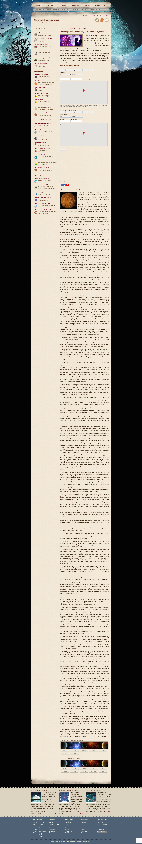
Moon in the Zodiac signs (41, 136)
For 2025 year (68, 833)
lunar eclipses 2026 (95, 9)
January (67, 829)
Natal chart (52, 821)
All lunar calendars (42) (41, 63)
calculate (63, 149)
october (50, 38)
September (68, 822)
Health (34, 824)
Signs (105, 5)
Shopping (41, 833)
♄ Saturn (93, 750)
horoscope (54, 9)
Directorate (52, 831)
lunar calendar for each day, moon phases (45, 22)
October (67, 824)
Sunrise (83, 829)
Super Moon (84, 831)
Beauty (34, 827)
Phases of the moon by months (43, 129)
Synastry (51, 833)
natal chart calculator (63, 9)
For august (62, 5)
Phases (97, 5)
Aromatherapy (42, 831)
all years (45, 44)
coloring (50, 50)
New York (105, 15)
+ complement (94, 15)
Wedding (41, 834)
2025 (41, 44)
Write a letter (100, 822)
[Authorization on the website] (97, 20)
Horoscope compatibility (41, 93)
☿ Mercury (84, 768)
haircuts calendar (47, 9)
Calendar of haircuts (40, 50)
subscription (86, 15)
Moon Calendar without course (43, 154)
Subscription (100, 826)
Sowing (34, 831)
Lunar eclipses (39, 142)
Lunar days (87, 5)
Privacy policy (100, 829)
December (67, 827)
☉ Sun (74, 768)
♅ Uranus (103, 750)
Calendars (38, 5)
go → (54, 813)
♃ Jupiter (84, 750)
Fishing (34, 833)
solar (44, 142)
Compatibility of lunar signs (42, 148)
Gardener (35, 829)
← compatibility (72, 28)
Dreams (41, 821)
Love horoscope (39, 99)
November (67, 826)
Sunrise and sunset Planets (42, 161)
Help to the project (101, 831)
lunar (54, 827)
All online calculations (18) (42, 167)
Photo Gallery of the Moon (42, 178)
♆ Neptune (65, 753)
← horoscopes (63, 28)
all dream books (49, 184)
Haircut (34, 821)
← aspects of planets (81, 28)
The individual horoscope (42, 80)
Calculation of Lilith (54, 824)
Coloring (35, 822)
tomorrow (43, 32)
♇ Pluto (74, 753)
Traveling (41, 836)
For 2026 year (75, 5)
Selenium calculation (54, 826)
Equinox (83, 833)
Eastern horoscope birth (41, 74)
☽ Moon (64, 768)
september (44, 38)
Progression (52, 829)
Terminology (100, 827)
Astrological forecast (40, 87)
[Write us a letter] (107, 20)
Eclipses (83, 824)
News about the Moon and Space (43, 203)
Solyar (50, 827)
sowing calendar (38, 9)
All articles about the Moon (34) (43, 209)
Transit (51, 822)
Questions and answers (103, 824)
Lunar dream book (40, 184)
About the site (100, 821)
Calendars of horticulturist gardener (44, 57)
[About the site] (102, 20)
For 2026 (37, 44)
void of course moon (84, 9)
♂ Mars (74, 750)
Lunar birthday (39, 105)
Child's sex (41, 822)
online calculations (74, 9)
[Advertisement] (84, 166)
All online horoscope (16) (41, 112)
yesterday (49, 32)
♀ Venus (65, 750)
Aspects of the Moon (86, 827)
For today (50, 5)
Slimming (35, 826)
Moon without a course (86, 826)
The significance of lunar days (43, 123)
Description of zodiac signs (42, 191)
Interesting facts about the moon (43, 197)
